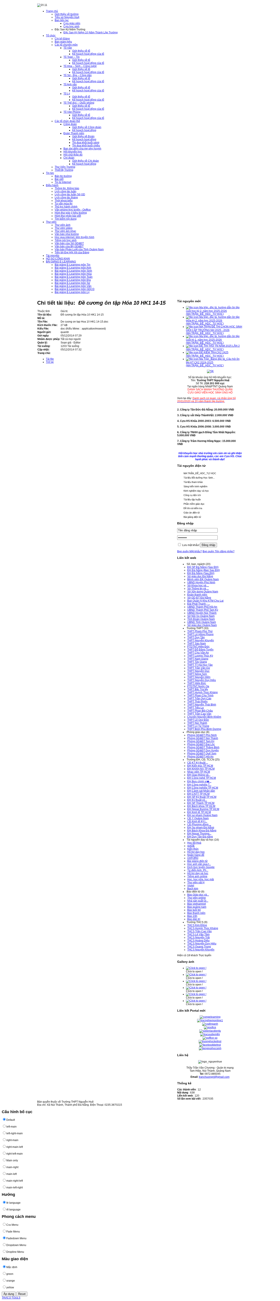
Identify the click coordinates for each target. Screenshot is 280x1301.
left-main (11, 1126)
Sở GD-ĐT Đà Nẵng (199, 597)
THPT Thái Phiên (197, 701)
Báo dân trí (193, 919)
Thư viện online (196, 897)
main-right (12, 1167)
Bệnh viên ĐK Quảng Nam (203, 579)
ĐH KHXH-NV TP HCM (201, 768)
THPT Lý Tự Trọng (198, 726)
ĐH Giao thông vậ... (198, 774)
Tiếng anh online (197, 876)
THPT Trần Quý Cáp (199, 698)
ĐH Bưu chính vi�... (199, 781)
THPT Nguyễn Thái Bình (201, 704)
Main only (12, 1160)
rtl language (13, 1209)
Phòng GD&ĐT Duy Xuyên (203, 750)
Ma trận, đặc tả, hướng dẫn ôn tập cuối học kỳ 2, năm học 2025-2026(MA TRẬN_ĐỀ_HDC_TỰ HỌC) (213, 311)
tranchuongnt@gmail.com (214, 1076)
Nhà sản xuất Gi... (197, 900)
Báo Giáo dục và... (198, 894)
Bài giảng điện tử (197, 861)
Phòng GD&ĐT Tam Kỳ (200, 741)
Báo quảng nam (196, 906)
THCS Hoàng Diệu (198, 940)
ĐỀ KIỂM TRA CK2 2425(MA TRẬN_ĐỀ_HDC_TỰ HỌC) (207, 354)
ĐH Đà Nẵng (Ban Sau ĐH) (203, 570)
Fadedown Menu (16, 1238)
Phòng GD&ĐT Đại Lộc (201, 744)
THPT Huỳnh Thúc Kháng (202, 692)
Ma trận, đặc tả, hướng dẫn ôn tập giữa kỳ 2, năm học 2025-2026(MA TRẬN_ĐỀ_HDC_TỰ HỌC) (213, 320)
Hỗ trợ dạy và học (197, 873)
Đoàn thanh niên (197, 594)
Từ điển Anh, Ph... (197, 870)
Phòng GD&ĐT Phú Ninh (202, 735)
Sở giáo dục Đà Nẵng (200, 576)
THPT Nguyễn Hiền (198, 677)
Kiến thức (193, 848)
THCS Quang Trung (199, 946)
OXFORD (192, 858)
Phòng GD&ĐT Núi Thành (202, 738)
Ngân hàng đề (195, 854)
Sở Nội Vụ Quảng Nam (201, 616)
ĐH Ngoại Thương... (199, 833)
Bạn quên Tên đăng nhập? (218, 551)
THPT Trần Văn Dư (198, 667)
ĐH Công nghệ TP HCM (201, 777)
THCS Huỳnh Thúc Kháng (202, 928)
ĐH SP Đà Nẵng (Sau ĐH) (203, 567)
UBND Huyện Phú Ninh (201, 582)
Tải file (50, 358)
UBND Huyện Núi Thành (202, 612)
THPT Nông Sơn (197, 674)
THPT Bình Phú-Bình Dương (204, 729)
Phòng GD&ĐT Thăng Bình (203, 747)
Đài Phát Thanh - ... (198, 603)
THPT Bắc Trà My (197, 689)
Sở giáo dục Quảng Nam (202, 625)
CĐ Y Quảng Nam (198, 818)
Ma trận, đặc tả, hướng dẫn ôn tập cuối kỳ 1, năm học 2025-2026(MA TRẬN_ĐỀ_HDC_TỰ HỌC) (213, 339)
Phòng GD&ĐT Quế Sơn (201, 753)
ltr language (13, 1202)
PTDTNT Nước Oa (198, 686)
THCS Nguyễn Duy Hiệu (201, 943)
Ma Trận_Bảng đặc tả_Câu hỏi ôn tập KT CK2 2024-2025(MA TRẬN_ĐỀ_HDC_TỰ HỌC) (213, 362)
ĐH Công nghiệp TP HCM (202, 787)
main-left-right (14, 1187)
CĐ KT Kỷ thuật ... (197, 762)
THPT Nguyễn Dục (198, 671)
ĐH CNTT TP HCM (198, 793)
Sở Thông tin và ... (198, 588)
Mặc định (11, 1267)
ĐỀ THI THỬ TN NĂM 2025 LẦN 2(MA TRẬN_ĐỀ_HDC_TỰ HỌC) (213, 347)
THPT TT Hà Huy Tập (200, 664)
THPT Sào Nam (196, 643)
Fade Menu (13, 1231)
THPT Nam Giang (197, 658)
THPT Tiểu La (195, 707)
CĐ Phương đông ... (199, 824)
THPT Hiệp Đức (196, 683)
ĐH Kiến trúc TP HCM (200, 765)
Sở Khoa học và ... (198, 585)
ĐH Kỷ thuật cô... (197, 800)
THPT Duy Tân (196, 637)
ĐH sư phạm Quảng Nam (202, 815)
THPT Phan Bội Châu (200, 710)
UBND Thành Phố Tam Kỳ (202, 609)
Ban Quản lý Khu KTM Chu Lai (205, 600)
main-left (11, 1174)
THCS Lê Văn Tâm (198, 934)
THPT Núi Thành (197, 722)
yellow (10, 1287)
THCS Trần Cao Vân (199, 931)
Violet (190, 885)
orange (10, 1280)
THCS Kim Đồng (197, 925)
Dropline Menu (15, 1251)
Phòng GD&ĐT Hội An (200, 756)
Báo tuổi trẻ (194, 909)
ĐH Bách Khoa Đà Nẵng (201, 830)
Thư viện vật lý (196, 882)
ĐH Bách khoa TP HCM (201, 806)
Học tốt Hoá (194, 842)
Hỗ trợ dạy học (196, 851)
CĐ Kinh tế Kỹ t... (197, 821)
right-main (12, 1140)
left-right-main (14, 1133)
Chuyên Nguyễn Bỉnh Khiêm (204, 716)
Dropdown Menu (16, 1245)
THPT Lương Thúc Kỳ (200, 655)
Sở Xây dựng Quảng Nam (202, 591)
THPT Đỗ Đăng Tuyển (200, 649)
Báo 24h (192, 916)
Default (10, 1119)
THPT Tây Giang (197, 661)
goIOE (191, 845)
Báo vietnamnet (196, 903)
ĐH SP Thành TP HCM (200, 803)
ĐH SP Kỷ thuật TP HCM (201, 796)
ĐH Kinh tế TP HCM (199, 812)
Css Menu (12, 1224)
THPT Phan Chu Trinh (200, 695)
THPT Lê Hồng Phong (200, 634)
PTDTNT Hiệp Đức (198, 646)
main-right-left (14, 1180)
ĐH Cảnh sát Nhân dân (201, 790)
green (9, 1273)
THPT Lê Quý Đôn (198, 719)
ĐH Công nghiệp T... (199, 784)
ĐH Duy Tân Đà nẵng (200, 836)
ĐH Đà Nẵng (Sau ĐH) (200, 573)
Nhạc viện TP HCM (198, 771)
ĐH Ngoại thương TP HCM (203, 809)
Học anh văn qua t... (199, 864)
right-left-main (14, 1153)
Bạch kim (192, 888)
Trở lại (50, 362)
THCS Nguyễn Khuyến (200, 949)
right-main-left (14, 1146)
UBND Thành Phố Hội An (202, 606)
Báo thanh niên (196, 913)
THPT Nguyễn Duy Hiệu (201, 680)
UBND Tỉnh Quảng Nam (201, 622)
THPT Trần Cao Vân (199, 713)
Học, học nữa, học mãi (200, 879)
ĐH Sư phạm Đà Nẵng (200, 827)
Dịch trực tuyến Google (201, 867)
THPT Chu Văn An (198, 652)
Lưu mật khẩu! (191, 545)
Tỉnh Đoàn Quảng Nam (201, 619)
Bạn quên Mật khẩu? (189, 551)
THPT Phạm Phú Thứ (200, 631)
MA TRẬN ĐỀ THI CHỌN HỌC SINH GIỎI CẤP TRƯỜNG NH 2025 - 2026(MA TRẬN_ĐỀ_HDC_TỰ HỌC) (214, 330)
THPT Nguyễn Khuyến (200, 640)
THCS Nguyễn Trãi (198, 937)
